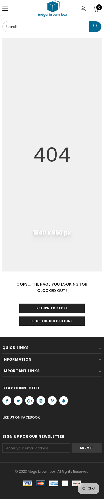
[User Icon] (83, 8)
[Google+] (29, 400)
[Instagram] (41, 400)
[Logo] (52, 8)
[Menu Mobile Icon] (5, 9)
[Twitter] (18, 400)
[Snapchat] (63, 400)
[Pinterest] (52, 400)
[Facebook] (6, 400)
